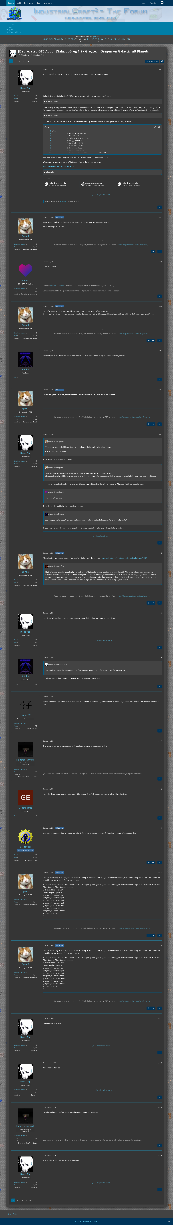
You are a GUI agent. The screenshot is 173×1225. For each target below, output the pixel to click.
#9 (160, 613)
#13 (160, 789)
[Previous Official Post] (149, 340)
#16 (160, 945)
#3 (160, 262)
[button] (155, 127)
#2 (160, 217)
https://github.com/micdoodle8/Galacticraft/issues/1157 (124, 558)
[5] (48, 140)
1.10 (117, 39)
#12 (160, 741)
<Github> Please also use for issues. (57, 166)
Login (144, 3)
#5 (160, 350)
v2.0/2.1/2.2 (48, 39)
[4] (48, 138)
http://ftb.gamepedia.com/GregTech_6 (133, 244)
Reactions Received (20, 96)
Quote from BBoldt (56, 514)
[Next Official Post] (153, 251)
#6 (160, 390)
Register (153, 3)
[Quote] (159, 207)
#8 (160, 553)
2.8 (73, 39)
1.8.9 (105, 39)
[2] (48, 133)
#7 (160, 434)
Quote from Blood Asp (57, 664)
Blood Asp (25, 55)
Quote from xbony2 (56, 492)
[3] (48, 136)
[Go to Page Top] (169, 1222)
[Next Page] (28, 61)
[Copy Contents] (158, 127)
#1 (160, 69)
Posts (15, 99)
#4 (160, 306)
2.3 (56, 39)
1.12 (127, 39)
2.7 (69, 39)
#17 (160, 1018)
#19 (160, 1107)
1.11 (122, 39)
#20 (160, 1155)
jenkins (96, 36)
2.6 (65, 39)
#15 (160, 872)
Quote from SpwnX (56, 441)
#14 (160, 828)
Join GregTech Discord (101, 194)
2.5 (60, 39)
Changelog (50, 172)
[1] (48, 131)
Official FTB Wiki (57, 285)
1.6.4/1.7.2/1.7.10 (94, 39)
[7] (48, 145)
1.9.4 (111, 39)
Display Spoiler (52, 102)
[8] (48, 148)
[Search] (162, 3)
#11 (160, 696)
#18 (160, 1063)
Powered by (86, 1221)
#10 (160, 657)
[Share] (162, 61)
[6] (48, 143)
